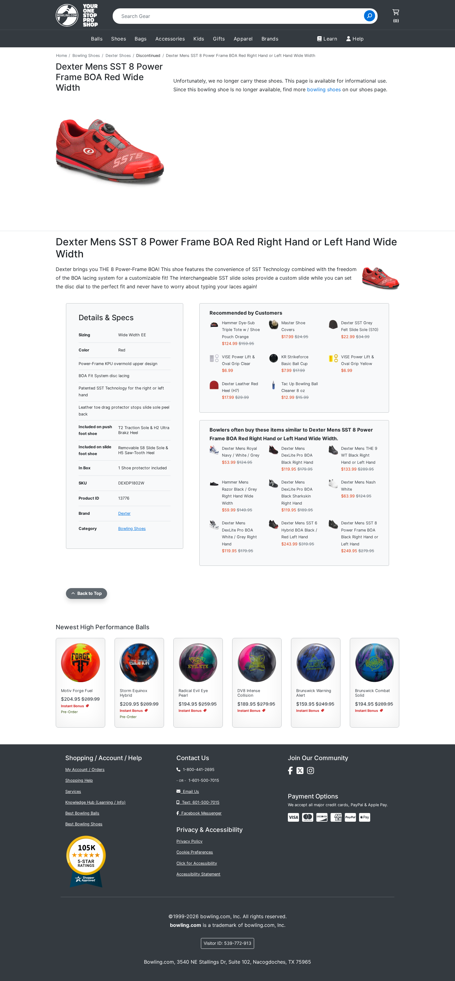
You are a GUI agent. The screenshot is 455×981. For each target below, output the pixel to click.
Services (73, 791)
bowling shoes (324, 89)
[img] (350, 817)
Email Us (189, 791)
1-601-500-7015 (203, 780)
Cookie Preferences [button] (194, 852)
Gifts (219, 39)
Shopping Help (79, 780)
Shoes (118, 39)
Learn (330, 39)
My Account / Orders (85, 769)
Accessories (170, 39)
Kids (198, 39)
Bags (141, 39)
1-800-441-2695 (197, 769)
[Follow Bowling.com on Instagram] (311, 772)
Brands (270, 39)
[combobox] (240, 16)
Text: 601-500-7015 (199, 802)
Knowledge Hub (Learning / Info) (95, 802)
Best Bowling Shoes (83, 824)
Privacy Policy (189, 841)
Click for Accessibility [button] (196, 863)
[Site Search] (369, 15)
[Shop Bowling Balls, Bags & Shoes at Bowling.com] (77, 16)
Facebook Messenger (200, 813)
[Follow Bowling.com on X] (302, 772)
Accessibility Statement (198, 874)
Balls (96, 39)
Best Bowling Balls (82, 813)
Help (358, 39)
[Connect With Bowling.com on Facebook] (292, 772)
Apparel (243, 39)
